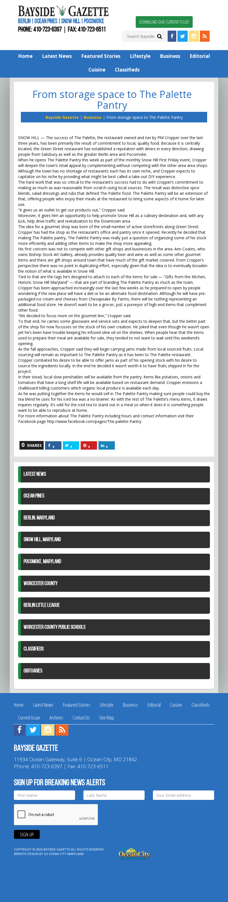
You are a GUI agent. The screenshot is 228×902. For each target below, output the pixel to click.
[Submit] (159, 36)
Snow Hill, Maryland (42, 540)
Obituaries (33, 671)
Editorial (200, 56)
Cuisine (96, 69)
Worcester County (41, 583)
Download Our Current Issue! (164, 22)
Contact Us (81, 717)
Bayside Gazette (62, 117)
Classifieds (127, 69)
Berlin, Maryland (39, 518)
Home (25, 56)
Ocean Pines (34, 496)
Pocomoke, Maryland (42, 562)
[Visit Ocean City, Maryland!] (134, 853)
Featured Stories (100, 56)
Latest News (57, 56)
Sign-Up (27, 834)
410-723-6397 (47, 29)
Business (170, 56)
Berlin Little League (42, 605)
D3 (46, 854)
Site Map (106, 717)
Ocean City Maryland (66, 854)
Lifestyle (140, 56)
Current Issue (29, 717)
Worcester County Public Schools (54, 627)
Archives (56, 717)
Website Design (26, 854)
